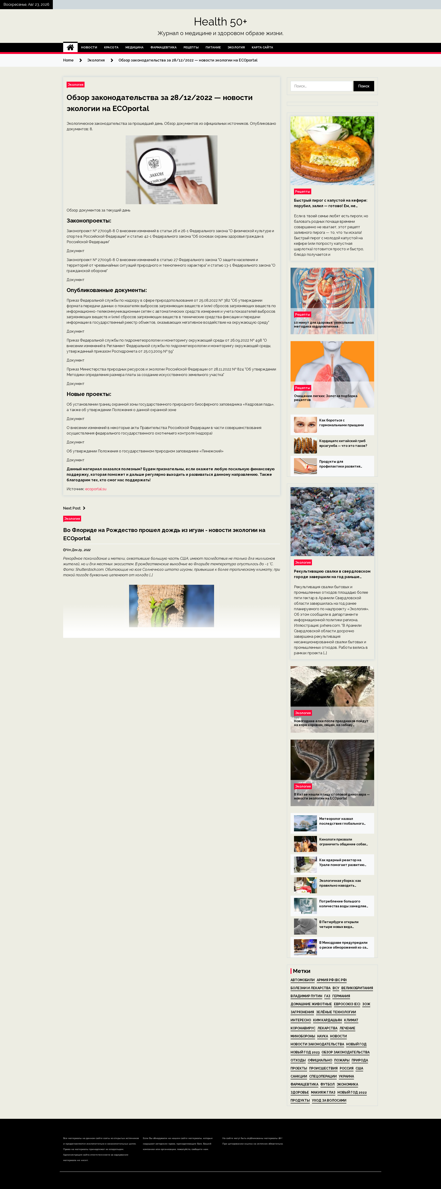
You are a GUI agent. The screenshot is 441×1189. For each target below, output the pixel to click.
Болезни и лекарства (311, 988)
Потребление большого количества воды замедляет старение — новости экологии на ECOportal (343, 904)
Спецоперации (323, 1076)
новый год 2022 (352, 1092)
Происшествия (323, 1068)
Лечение (347, 1028)
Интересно (301, 1020)
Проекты (299, 1068)
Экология (236, 47)
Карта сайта (262, 47)
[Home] (70, 47)
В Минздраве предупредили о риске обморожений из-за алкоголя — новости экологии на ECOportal (343, 945)
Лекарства (327, 1028)
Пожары (342, 1060)
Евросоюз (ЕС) (347, 1004)
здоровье (300, 1092)
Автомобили (303, 980)
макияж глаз (323, 1092)
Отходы (298, 1060)
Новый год (356, 1044)
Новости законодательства (317, 1044)
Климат (351, 1020)
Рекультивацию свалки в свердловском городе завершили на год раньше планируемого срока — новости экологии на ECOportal (332, 574)
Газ (327, 996)
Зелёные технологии (336, 1012)
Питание (213, 47)
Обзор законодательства (346, 1052)
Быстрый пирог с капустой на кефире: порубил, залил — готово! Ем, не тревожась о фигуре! (330, 203)
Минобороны (303, 1036)
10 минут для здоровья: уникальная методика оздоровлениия (324, 324)
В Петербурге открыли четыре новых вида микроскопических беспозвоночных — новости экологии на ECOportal (342, 924)
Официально (320, 1060)
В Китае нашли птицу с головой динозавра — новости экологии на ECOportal (332, 796)
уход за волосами (329, 1100)
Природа (360, 1060)
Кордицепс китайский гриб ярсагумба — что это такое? (343, 443)
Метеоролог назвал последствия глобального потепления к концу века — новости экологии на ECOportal (342, 821)
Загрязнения (302, 1012)
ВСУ (336, 988)
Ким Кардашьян (327, 1020)
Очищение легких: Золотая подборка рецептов (325, 398)
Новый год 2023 (305, 1052)
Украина (346, 1076)
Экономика (347, 1084)
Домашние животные (311, 1004)
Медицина (134, 47)
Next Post (72, 508)
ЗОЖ (366, 1004)
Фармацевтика (163, 47)
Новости (89, 47)
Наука (322, 1036)
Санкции (299, 1076)
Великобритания (357, 988)
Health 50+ (220, 21)
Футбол (327, 1084)
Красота (111, 47)
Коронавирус (303, 1028)
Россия (346, 1068)
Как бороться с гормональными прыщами (341, 422)
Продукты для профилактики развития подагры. (339, 464)
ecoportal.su (95, 489)
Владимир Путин (306, 996)
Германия (341, 996)
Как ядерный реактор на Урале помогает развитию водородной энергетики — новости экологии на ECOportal (342, 862)
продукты (300, 1100)
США (359, 1068)
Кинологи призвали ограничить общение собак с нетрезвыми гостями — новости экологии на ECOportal (342, 842)
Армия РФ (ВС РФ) (332, 980)
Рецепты (191, 47)
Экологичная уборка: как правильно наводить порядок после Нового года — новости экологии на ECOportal (342, 883)
